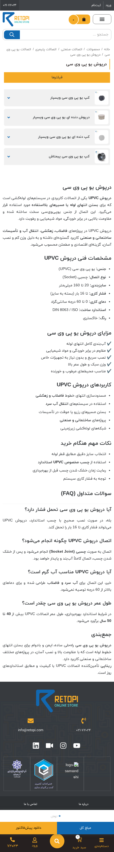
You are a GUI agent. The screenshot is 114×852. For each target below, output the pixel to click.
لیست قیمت (10, 98)
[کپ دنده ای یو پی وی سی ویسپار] (101, 137)
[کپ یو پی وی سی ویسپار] (101, 98)
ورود (108, 5)
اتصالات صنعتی (71, 49)
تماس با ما (30, 804)
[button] (102, 19)
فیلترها (57, 77)
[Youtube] (76, 745)
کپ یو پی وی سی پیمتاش (69, 156)
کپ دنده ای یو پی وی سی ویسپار (64, 137)
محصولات (93, 49)
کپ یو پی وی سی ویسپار (70, 97)
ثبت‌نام (96, 5)
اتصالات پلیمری (45, 49)
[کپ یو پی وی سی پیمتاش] (101, 156)
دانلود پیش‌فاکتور (28, 828)
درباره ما (84, 804)
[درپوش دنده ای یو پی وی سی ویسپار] (101, 117)
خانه (107, 49)
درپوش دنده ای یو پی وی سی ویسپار (61, 117)
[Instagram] (63, 745)
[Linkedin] (36, 745)
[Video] (49, 745)
